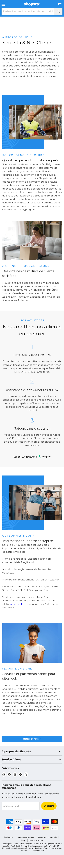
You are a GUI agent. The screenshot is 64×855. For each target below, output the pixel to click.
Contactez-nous (36, 840)
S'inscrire (49, 806)
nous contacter (19, 604)
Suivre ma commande (47, 837)
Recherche (8, 837)
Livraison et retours (25, 837)
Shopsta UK (26, 850)
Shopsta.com (38, 850)
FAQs (23, 840)
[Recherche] (58, 11)
